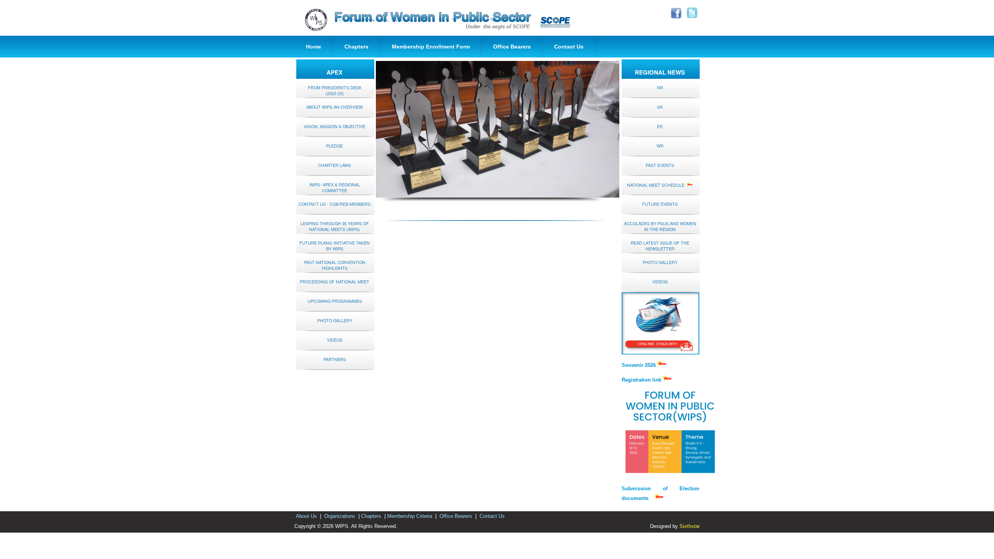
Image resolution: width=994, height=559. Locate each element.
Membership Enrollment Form (431, 46)
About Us (306, 516)
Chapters (356, 46)
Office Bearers (512, 46)
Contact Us (569, 46)
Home (313, 46)
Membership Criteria (410, 516)
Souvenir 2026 (639, 365)
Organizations (340, 516)
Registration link (641, 380)
